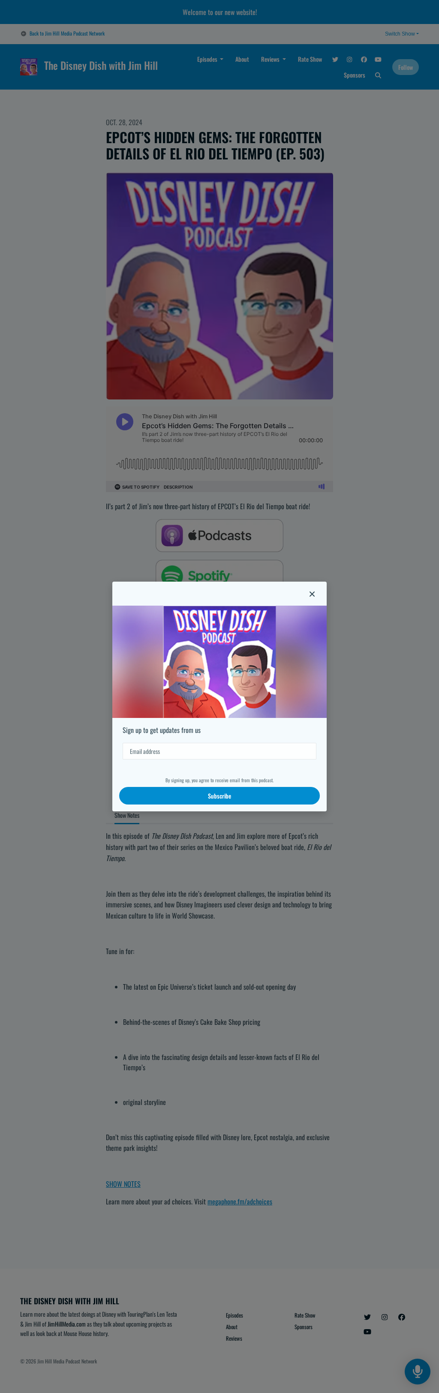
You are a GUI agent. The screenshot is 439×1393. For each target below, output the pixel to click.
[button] (312, 593)
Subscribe (219, 795)
